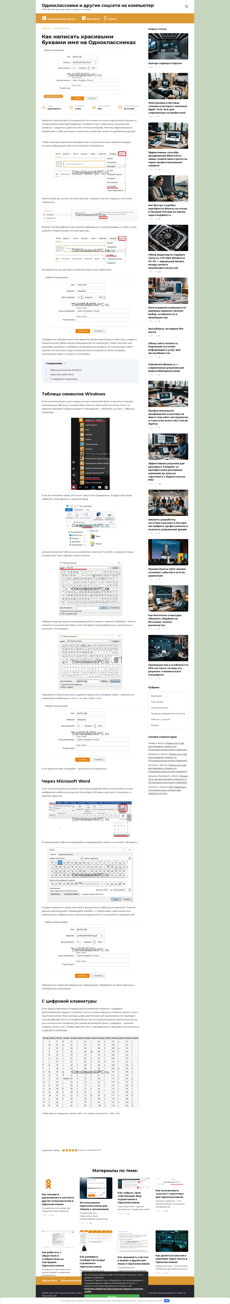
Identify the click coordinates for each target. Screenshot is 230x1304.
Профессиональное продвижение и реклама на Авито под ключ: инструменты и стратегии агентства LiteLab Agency (168, 417)
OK (166, 1301)
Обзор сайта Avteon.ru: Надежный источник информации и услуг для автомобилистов (164, 348)
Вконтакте (156, 696)
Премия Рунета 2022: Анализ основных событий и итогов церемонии (167, 572)
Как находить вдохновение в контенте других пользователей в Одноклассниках (58, 1199)
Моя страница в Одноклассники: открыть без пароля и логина (167, 790)
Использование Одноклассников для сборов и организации (94, 1205)
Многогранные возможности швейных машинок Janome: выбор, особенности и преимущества (167, 312)
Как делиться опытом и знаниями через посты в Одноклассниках (171, 1258)
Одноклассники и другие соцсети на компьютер (98, 5)
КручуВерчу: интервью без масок (165, 330)
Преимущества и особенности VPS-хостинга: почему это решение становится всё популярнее (168, 669)
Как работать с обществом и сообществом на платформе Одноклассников (53, 1259)
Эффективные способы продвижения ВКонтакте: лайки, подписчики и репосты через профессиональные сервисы (167, 159)
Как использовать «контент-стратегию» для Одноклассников (170, 1193)
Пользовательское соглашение (80, 1280)
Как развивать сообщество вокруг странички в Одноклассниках (92, 1261)
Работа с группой (160, 719)
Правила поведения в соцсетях (168, 713)
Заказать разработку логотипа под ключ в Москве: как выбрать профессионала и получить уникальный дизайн (168, 524)
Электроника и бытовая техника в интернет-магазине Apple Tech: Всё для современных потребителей (167, 107)
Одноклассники (53, 96)
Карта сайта (49, 1280)
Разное (155, 725)
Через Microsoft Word (62, 374)
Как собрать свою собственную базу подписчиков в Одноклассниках (130, 1197)
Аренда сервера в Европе (165, 63)
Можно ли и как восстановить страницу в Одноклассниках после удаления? (167, 746)
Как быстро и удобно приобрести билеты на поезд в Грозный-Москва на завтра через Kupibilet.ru (167, 210)
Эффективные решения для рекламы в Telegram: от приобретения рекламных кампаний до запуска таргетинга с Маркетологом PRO (166, 471)
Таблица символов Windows (65, 370)
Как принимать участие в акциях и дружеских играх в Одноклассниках (133, 1260)
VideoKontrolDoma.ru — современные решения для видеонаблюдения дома (166, 367)
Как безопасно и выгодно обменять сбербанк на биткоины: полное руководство (165, 620)
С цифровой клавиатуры (64, 379)
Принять (112, 1297)
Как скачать (157, 702)
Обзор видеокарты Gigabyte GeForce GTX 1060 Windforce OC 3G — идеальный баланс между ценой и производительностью (166, 261)
